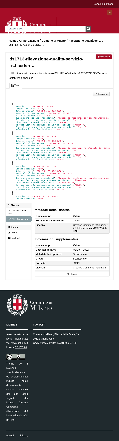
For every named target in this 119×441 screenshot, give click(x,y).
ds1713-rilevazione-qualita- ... (27, 44)
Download (104, 56)
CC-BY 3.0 (21, 347)
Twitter (13, 232)
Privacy (24, 435)
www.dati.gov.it (19, 343)
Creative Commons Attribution (89, 267)
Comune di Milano (103, 4)
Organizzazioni (29, 40)
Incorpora (102, 94)
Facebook (15, 238)
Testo (17, 85)
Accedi (10, 435)
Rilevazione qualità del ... (84, 40)
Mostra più (72, 274)
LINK (76, 231)
